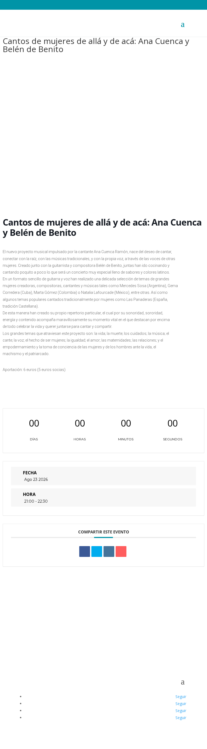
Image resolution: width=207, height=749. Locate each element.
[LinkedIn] (109, 551)
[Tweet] (96, 551)
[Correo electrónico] (121, 551)
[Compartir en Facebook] (84, 551)
